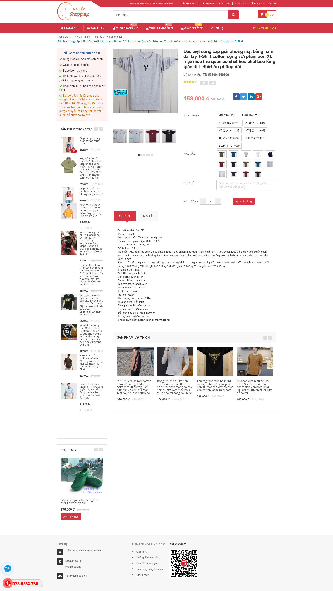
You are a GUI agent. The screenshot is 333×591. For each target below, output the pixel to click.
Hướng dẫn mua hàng (148, 557)
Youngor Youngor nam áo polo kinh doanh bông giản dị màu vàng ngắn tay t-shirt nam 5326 (91, 210)
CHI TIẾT (125, 216)
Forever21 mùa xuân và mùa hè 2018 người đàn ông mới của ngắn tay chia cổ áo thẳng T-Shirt (91, 362)
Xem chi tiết (70, 516)
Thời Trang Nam (161, 27)
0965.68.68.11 (73, 561)
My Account (192, 3)
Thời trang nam (82, 36)
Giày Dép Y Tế (193, 27)
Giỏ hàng (242, 3)
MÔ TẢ (148, 216)
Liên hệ (218, 28)
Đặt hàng (246, 201)
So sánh (225, 3)
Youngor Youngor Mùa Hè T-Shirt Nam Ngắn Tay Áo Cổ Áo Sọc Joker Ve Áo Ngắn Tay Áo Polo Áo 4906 (91, 390)
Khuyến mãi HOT (264, 28)
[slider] (190, 82)
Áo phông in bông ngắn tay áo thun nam (90, 140)
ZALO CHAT (177, 544)
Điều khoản (142, 575)
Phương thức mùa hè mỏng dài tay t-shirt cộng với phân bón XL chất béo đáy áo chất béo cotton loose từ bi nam (215, 385)
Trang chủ (71, 28)
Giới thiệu (141, 551)
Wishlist (210, 3)
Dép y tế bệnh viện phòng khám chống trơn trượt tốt (80, 501)
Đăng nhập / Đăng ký (265, 3)
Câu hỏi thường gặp (147, 563)
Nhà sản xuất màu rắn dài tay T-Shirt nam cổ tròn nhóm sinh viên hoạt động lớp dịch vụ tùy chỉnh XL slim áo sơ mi (254, 387)
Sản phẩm (97, 28)
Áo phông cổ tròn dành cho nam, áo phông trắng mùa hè (91, 191)
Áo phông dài (114, 36)
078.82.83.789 (73, 567)
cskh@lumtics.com (76, 575)
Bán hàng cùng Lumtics (149, 569)
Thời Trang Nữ (126, 27)
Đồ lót (98, 36)
